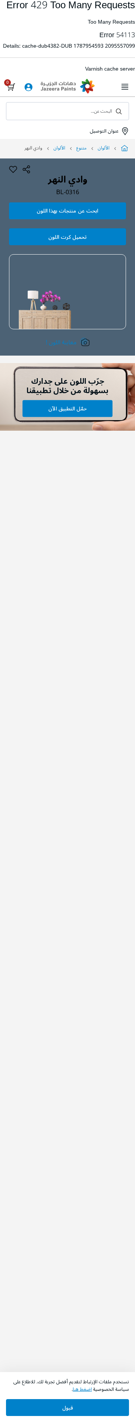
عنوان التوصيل (103, 131)
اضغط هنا (82, 1389)
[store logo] (67, 87)
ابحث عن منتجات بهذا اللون (67, 210)
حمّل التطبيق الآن (67, 408)
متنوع (81, 148)
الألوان (104, 148)
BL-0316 (67, 192)
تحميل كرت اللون (67, 237)
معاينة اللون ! (61, 342)
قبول (67, 1407)
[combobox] (67, 111)
